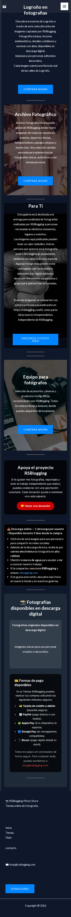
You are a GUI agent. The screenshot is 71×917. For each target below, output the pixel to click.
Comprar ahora (35, 89)
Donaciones (20, 888)
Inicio (8, 827)
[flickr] (4, 6)
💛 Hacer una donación (35, 505)
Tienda (9, 832)
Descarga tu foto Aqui (35, 339)
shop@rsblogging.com (35, 765)
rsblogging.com (28, 572)
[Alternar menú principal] (64, 6)
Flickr (8, 837)
